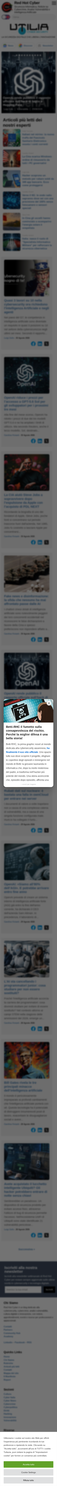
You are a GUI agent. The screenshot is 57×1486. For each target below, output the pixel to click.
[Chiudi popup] (49, 703)
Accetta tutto (28, 1464)
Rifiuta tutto (28, 1480)
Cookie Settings (28, 1472)
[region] (28, 1459)
